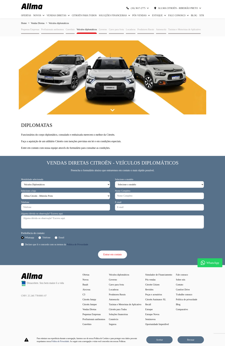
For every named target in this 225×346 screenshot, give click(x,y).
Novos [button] (37, 15)
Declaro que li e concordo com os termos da (56, 244)
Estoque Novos (152, 314)
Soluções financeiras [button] (113, 15)
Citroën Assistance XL (155, 299)
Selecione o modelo (124, 179)
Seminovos (150, 319)
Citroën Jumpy (89, 299)
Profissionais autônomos (52, 29)
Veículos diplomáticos (87, 29)
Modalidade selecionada (32, 179)
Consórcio (113, 319)
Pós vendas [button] (139, 15)
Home (24, 23)
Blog (194, 15)
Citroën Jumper (90, 304)
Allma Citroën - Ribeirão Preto (177, 8)
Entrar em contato (112, 254)
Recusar (190, 340)
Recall (148, 304)
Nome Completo (122, 191)
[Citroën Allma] (31, 6)
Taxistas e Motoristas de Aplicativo (184, 29)
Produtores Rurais (145, 29)
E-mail (118, 202)
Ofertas (26, 15)
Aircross (86, 289)
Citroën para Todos (84, 15)
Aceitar (159, 340)
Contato (179, 284)
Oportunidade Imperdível (157, 324)
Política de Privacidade (77, 244)
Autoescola (161, 29)
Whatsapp (29, 237)
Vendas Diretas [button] (57, 15)
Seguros (112, 324)
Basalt (85, 284)
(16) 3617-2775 (138, 8)
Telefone (25, 202)
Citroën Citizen (152, 284)
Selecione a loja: (28, 191)
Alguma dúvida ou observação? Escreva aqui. (42, 213)
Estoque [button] (157, 15)
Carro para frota (116, 29)
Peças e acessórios (153, 294)
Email (61, 237)
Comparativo (182, 309)
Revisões (149, 289)
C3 (84, 294)
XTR (201, 15)
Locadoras (130, 29)
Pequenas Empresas (30, 29)
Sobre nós (180, 279)
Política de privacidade (186, 299)
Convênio (70, 29)
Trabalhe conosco (184, 294)
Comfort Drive (183, 289)
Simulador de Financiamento (158, 274)
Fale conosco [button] (177, 15)
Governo (103, 29)
